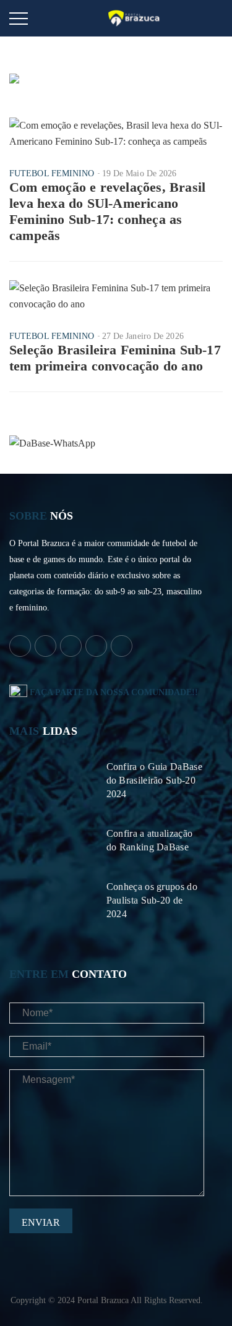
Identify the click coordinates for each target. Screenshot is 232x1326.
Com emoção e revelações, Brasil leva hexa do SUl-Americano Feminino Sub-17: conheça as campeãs (107, 211)
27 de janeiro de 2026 (143, 336)
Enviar (41, 1222)
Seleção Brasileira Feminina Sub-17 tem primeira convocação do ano (115, 358)
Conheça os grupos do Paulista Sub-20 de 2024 (151, 900)
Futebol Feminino (52, 173)
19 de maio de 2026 (139, 173)
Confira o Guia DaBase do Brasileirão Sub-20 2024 (154, 780)
